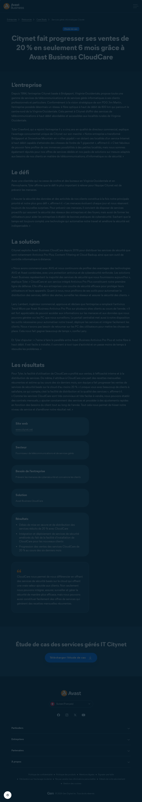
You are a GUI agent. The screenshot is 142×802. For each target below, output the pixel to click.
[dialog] (71, 401)
